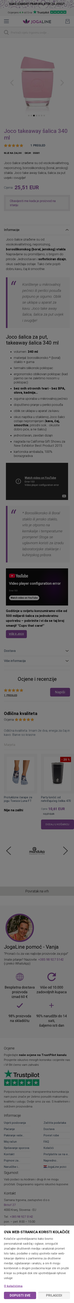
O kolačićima (13, 1286)
